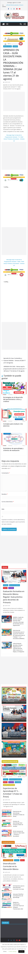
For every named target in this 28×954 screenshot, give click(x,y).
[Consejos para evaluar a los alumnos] (14, 409)
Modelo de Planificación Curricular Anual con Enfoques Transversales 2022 (18, 906)
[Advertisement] (14, 101)
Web (3, 509)
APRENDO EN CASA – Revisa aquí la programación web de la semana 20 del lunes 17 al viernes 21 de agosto (14, 369)
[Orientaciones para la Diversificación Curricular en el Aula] (7, 887)
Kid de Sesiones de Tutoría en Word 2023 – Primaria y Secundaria (18, 833)
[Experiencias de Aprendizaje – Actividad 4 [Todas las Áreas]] (7, 814)
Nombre (5, 494)
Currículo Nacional (8, 860)
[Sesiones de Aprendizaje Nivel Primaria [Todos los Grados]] (7, 824)
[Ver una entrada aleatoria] (24, 24)
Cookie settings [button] (12, 951)
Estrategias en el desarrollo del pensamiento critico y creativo (13, 399)
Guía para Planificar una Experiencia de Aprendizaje (18, 895)
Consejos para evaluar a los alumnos (13, 425)
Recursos (11, 588)
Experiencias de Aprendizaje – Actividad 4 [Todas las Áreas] (18, 814)
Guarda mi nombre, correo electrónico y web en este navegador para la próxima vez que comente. (13, 522)
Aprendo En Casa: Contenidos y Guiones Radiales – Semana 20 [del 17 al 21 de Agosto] (15, 360)
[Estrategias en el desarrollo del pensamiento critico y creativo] (14, 383)
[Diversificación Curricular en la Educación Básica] (14, 851)
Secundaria (17, 782)
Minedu (5, 588)
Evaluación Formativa (14, 585)
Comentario (6, 473)
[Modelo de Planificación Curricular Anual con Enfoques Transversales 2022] (7, 906)
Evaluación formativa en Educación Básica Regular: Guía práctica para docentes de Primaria (13, 597)
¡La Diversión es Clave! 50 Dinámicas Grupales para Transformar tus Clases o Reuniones (13, 699)
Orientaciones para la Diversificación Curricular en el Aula (18, 887)
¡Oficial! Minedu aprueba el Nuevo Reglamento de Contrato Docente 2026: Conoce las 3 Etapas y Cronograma (18, 647)
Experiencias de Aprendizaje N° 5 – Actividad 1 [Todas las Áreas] (12, 792)
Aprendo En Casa (7, 46)
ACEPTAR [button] (21, 951)
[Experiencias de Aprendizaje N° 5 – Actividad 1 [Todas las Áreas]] (14, 770)
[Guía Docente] (3, 24)
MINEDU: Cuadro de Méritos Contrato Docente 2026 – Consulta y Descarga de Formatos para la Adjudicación (18, 621)
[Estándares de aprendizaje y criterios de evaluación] (14, 434)
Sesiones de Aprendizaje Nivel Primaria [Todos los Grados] (18, 824)
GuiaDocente (7, 82)
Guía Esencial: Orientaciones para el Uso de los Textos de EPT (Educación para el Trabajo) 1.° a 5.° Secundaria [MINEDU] (19, 634)
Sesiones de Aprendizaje (9, 784)
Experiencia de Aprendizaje (15, 779)
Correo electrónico (8, 502)
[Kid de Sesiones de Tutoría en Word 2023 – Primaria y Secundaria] (7, 833)
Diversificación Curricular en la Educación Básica (10, 866)
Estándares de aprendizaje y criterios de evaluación (13, 449)
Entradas (15, 46)
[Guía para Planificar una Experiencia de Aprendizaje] (7, 896)
